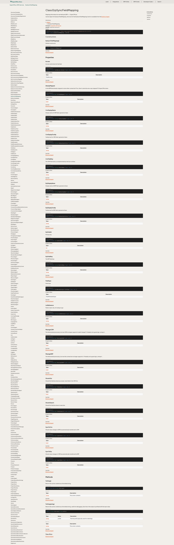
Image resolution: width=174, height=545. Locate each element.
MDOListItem (14, 356)
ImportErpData (14, 312)
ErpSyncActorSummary (16, 81)
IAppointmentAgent (15, 190)
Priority (12, 463)
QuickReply (13, 501)
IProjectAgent (14, 264)
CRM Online (126, 1)
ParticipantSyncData (15, 398)
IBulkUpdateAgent (15, 199)
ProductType (14, 474)
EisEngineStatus (14, 58)
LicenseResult (14, 333)
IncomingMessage (15, 316)
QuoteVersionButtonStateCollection (19, 533)
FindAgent (13, 151)
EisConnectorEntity (15, 54)
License (12, 325)
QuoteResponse (14, 526)
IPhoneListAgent (14, 258)
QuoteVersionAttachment (17, 529)
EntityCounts (14, 65)
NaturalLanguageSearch (16, 379)
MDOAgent (13, 354)
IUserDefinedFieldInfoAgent (17, 296)
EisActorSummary (15, 48)
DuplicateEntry (14, 18)
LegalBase (13, 323)
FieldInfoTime (14, 138)
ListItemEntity (14, 344)
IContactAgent (14, 205)
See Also (148, 19)
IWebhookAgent (14, 302)
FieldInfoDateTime (15, 121)
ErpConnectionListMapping (17, 75)
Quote (12, 503)
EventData (13, 100)
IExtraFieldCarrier (15, 230)
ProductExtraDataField (16, 470)
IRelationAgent (14, 272)
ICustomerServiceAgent (16, 211)
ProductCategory (15, 468)
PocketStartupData (15, 428)
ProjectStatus (14, 489)
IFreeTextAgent (14, 237)
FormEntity (13, 167)
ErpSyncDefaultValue (15, 90)
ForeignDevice (14, 157)
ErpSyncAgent (14, 85)
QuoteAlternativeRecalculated (18, 508)
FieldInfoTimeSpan (15, 140)
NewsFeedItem (14, 384)
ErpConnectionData (15, 73)
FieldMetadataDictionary (16, 144)
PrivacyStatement (15, 465)
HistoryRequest (14, 182)
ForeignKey (13, 159)
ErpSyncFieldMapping (31, 5)
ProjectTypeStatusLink (16, 495)
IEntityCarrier (14, 226)
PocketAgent (14, 423)
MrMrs (12, 375)
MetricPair (13, 371)
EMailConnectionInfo (15, 33)
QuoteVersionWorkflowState (17, 541)
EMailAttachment (15, 31)
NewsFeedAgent (15, 381)
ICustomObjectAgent (16, 209)
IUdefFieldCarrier (15, 293)
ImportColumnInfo (15, 310)
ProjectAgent (14, 478)
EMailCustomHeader (15, 37)
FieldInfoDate (14, 119)
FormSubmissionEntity (16, 170)
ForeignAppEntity (15, 155)
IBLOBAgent (14, 195)
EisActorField (14, 46)
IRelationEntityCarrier (16, 274)
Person (12, 403)
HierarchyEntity (14, 178)
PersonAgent (14, 405)
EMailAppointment (15, 29)
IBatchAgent (14, 197)
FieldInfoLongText (15, 130)
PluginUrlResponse (15, 421)
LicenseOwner (14, 331)
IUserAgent (13, 295)
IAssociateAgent (14, 193)
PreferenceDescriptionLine (17, 438)
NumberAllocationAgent (16, 390)
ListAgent (13, 339)
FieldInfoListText (14, 128)
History (12, 180)
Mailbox (12, 358)
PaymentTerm (14, 400)
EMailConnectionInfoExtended (18, 35)
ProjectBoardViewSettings (17, 480)
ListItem (13, 342)
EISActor (13, 22)
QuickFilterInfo (14, 499)
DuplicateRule (14, 20)
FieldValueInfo (14, 149)
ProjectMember (14, 487)
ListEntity (13, 340)
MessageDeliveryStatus (16, 367)
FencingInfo (13, 109)
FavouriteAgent (14, 107)
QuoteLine (13, 520)
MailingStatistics (14, 361)
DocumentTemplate (15, 12)
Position (12, 430)
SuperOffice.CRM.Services (17, 5)
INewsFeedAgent (15, 253)
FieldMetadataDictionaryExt (17, 146)
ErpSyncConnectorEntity (16, 88)
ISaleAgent (13, 281)
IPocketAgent (14, 260)
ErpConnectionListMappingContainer (19, 77)
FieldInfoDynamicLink (16, 125)
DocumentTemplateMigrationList (18, 16)
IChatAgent (13, 203)
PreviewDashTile (14, 449)
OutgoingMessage (15, 396)
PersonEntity (14, 407)
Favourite (13, 106)
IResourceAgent (14, 277)
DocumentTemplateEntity (17, 14)
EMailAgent (13, 27)
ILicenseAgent (14, 241)
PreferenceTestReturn (16, 442)
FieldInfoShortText (15, 136)
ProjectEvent (14, 484)
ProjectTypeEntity (15, 493)
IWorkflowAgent (14, 304)
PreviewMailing (14, 453)
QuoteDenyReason (15, 516)
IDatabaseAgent (14, 214)
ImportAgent (14, 308)
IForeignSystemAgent (16, 235)
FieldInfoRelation (15, 134)
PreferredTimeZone (15, 444)
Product (12, 466)
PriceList (13, 461)
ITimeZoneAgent (14, 291)
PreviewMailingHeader (16, 455)
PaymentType (14, 402)
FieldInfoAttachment (15, 111)
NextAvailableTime (15, 386)
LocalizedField (14, 348)
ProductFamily (14, 472)
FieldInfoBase (14, 113)
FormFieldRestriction (15, 169)
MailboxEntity (14, 360)
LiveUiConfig (14, 346)
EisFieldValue (14, 62)
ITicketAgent (14, 289)
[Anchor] (45, 37)
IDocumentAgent (15, 220)
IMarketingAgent (14, 249)
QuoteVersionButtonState (17, 531)
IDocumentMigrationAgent (17, 222)
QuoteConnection (15, 512)
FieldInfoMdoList (14, 132)
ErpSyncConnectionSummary (17, 86)
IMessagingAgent (15, 251)
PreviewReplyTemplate (16, 459)
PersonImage (14, 409)
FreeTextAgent (14, 174)
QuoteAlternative (15, 507)
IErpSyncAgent (14, 228)
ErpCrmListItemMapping (16, 79)
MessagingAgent (14, 369)
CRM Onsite (136, 1)
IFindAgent (13, 233)
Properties (149, 15)
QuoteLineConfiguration (16, 522)
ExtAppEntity (14, 104)
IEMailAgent (13, 224)
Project (12, 476)
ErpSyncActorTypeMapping (17, 83)
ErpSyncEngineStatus (16, 94)
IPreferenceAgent (15, 262)
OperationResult (14, 394)
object (48, 22)
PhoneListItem (14, 415)
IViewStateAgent (15, 298)
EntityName (13, 69)
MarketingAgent (14, 363)
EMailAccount (14, 23)
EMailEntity (13, 39)
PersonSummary (14, 411)
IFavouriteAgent (14, 232)
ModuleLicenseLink (15, 373)
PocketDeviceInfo (15, 424)
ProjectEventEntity (15, 486)
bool (47, 101)
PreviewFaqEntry (15, 451)
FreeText (13, 172)
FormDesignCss (14, 165)
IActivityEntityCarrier (15, 186)
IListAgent (13, 245)
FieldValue (13, 148)
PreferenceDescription (16, 436)
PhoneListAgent (14, 413)
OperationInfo (14, 392)
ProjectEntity (14, 482)
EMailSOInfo (13, 44)
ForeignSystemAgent (16, 161)
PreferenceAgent (15, 434)
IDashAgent (13, 212)
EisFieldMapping (14, 60)
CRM (57, 25)
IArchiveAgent (14, 191)
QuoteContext (14, 514)
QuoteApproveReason (16, 510)
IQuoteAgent (14, 270)
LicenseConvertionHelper (16, 329)
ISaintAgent (13, 279)
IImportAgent (14, 239)
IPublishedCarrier (15, 268)
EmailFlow (13, 64)
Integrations (116, 1)
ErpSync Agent (105, 16)
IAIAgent (13, 184)
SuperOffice (53, 25)
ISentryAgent (14, 285)
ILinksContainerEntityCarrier (17, 243)
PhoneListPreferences (16, 417)
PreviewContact (14, 445)
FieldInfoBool (14, 117)
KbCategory (13, 319)
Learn (107, 1)
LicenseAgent (14, 327)
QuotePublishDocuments (16, 524)
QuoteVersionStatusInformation (18, 537)
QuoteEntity (13, 518)
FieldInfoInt (13, 127)
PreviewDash (14, 447)
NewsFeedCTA (14, 382)
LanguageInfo (14, 321)
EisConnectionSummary (16, 52)
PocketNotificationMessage (17, 426)
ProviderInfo (13, 497)
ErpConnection (14, 71)
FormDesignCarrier (15, 163)
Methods (148, 17)
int (46, 248)
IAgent (12, 188)
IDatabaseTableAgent (16, 216)
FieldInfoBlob (14, 115)
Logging (12, 352)
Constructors (149, 13)
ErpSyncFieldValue (15, 98)
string (47, 126)
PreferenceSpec (14, 440)
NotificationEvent (15, 388)
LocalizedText (14, 350)
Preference (13, 432)
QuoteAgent (14, 505)
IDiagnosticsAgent (15, 218)
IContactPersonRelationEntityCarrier (19, 207)
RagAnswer (13, 543)
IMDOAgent (13, 247)
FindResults (13, 153)
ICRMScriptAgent (15, 201)
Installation (13, 318)
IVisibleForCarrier (15, 300)
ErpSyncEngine (14, 92)
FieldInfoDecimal (14, 123)
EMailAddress (14, 25)
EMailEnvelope (14, 41)
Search (159, 1)
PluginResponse (14, 419)
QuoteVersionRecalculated (17, 535)
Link (12, 335)
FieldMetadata (14, 142)
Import (12, 306)
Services (59, 25)
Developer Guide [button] (148, 1)
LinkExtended (14, 337)
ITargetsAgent (14, 287)
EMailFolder (13, 43)
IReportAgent (14, 275)
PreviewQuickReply (15, 457)
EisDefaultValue (14, 56)
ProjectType (13, 491)
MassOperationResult (16, 365)
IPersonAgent (14, 256)
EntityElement (14, 67)
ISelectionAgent (14, 283)
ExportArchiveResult (15, 102)
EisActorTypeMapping (16, 50)
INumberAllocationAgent (16, 254)
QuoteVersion (14, 528)
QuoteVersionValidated (16, 539)
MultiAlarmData (14, 377)
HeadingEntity (14, 176)
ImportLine (13, 314)
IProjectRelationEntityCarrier (17, 266)
